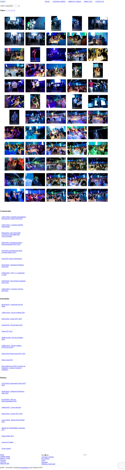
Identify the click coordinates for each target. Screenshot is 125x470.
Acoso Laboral (6, 448)
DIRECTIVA (88, 1)
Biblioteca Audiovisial (48, 464)
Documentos (45, 458)
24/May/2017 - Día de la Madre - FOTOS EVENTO (12, 346)
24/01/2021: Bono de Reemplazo (12, 258)
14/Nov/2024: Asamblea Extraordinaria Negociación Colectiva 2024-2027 (14, 217)
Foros (43, 460)
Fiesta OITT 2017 (7, 331)
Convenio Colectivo (48, 457)
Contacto (3, 462)
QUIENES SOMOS (59, 1)
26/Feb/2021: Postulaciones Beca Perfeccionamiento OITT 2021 (12, 243)
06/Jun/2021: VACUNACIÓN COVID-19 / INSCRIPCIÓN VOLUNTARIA (11, 234)
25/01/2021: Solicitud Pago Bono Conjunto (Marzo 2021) (12, 251)
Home (2, 455)
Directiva (3, 460)
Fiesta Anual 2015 (7, 360)
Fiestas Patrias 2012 (8, 436)
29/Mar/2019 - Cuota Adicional (11, 407)
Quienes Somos (5, 456)
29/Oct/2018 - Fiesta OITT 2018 (12, 319)
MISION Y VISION (74, 1)
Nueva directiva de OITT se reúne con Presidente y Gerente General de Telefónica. (13, 367)
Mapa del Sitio (4, 463)
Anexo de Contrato (7, 442)
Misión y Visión (5, 458)
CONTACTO (99, 1)
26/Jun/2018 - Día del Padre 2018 (12, 325)
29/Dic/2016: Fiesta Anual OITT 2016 (13, 353)
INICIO (47, 1)
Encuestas (45, 462)
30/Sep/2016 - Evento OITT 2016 (12, 414)
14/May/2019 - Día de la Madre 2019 (13, 312)
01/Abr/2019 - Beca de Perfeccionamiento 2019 (9, 400)
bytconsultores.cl (24, 467)
